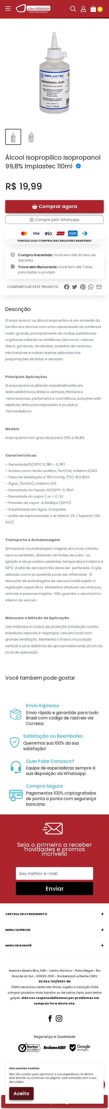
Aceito (21, 1093)
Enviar (55, 889)
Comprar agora (58, 206)
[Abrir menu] (8, 8)
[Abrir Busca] (73, 9)
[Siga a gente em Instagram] (59, 1018)
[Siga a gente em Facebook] (50, 1018)
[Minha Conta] (83, 9)
